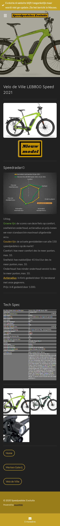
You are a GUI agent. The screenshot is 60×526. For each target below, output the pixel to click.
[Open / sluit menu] (5, 15)
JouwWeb (18, 504)
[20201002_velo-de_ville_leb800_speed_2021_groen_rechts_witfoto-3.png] (16, 401)
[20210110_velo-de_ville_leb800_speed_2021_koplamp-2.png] (16, 429)
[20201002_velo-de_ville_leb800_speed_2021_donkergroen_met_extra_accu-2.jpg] (43, 401)
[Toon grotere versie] (30, 120)
